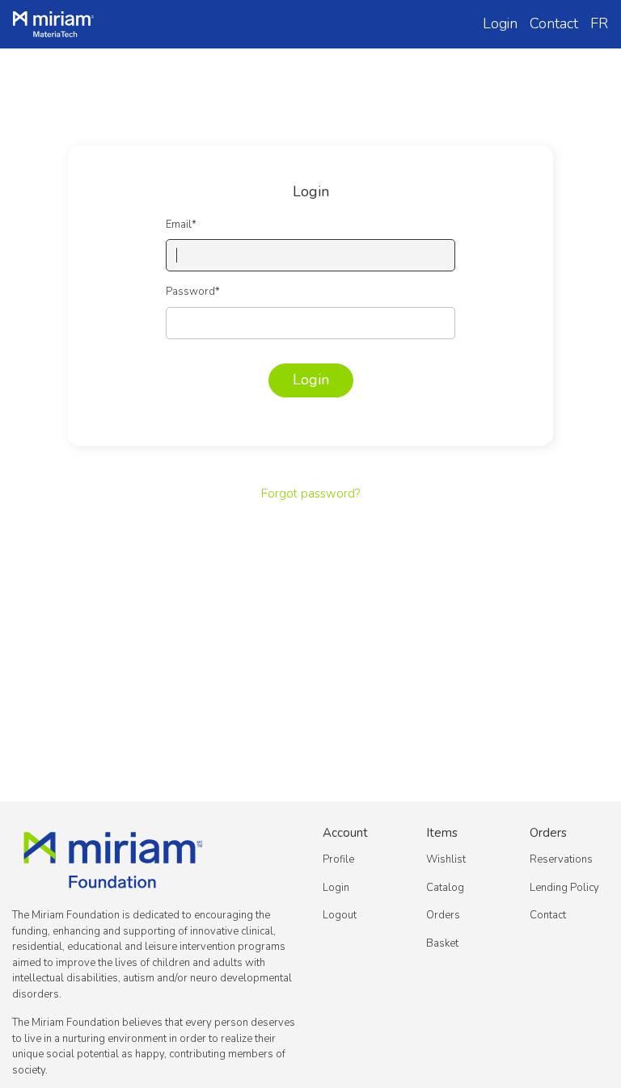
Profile (338, 859)
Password (193, 291)
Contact (554, 23)
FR (599, 23)
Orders (443, 915)
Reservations (561, 859)
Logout (340, 915)
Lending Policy (564, 887)
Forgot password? (310, 493)
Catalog (445, 887)
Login (500, 23)
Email (181, 224)
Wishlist (446, 859)
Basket (442, 943)
